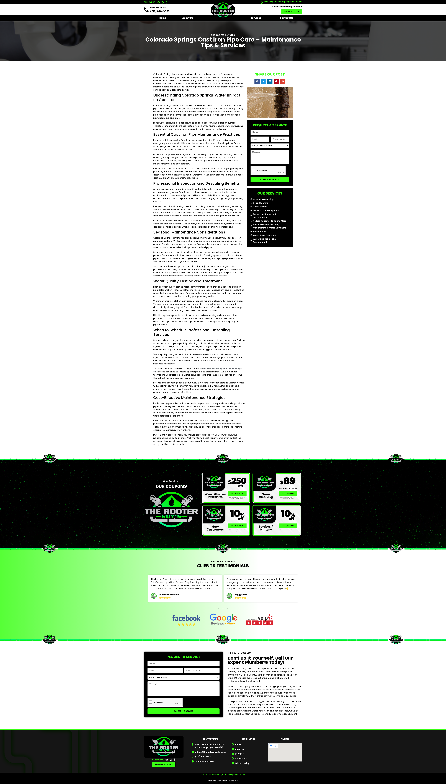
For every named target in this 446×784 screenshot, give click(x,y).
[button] (257, 81)
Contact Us (286, 18)
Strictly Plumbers (229, 780)
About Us (187, 18)
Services (256, 18)
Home (162, 18)
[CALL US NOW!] (146, 9)
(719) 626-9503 (160, 11)
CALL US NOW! (158, 7)
